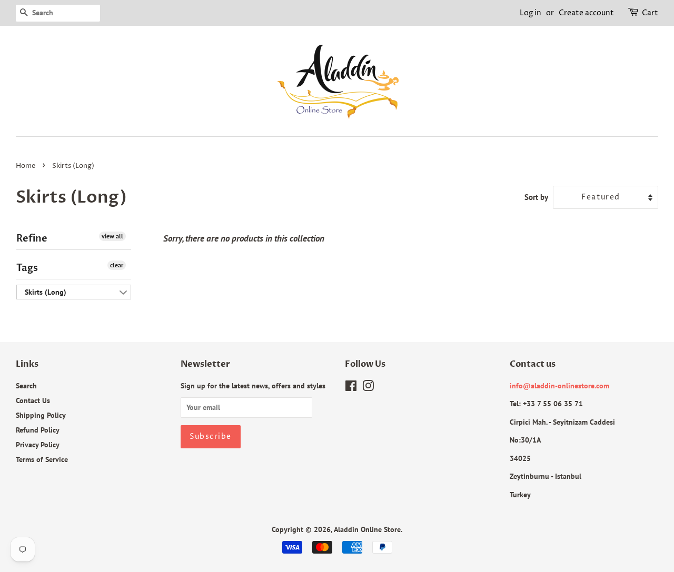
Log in (530, 13)
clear (116, 265)
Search (26, 385)
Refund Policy (38, 430)
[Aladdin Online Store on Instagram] (368, 388)
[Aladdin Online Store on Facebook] (351, 388)
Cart (650, 13)
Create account (586, 13)
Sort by (536, 197)
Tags (27, 268)
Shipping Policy (41, 415)
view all (112, 236)
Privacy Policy (38, 444)
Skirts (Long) (45, 292)
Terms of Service (42, 459)
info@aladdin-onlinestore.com (559, 385)
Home (25, 166)
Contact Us (33, 400)
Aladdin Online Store (367, 529)
